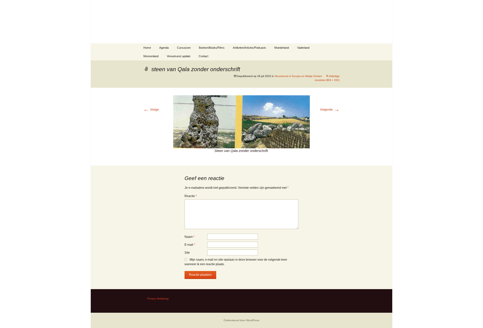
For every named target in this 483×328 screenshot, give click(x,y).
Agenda (164, 47)
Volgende (330, 109)
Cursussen (184, 47)
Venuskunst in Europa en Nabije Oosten (298, 76)
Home (147, 47)
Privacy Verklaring (157, 298)
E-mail (190, 244)
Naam (190, 236)
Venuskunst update (178, 56)
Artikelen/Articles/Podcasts (249, 47)
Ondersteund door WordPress (241, 320)
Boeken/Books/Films (212, 47)
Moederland (281, 47)
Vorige (151, 109)
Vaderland (303, 47)
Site (187, 252)
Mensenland (150, 56)
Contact (203, 56)
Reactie (191, 196)
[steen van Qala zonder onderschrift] (241, 121)
